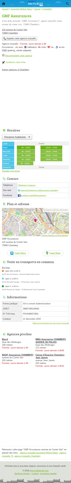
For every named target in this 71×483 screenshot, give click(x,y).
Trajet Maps (55, 253)
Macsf (5, 339)
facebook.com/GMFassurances (33, 195)
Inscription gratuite (48, 473)
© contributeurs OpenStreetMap (56, 210)
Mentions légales (22, 473)
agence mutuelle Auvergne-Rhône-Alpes (39, 453)
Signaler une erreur (11, 171)
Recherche (67, 3)
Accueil (3, 3)
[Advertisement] (35, 409)
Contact (35, 473)
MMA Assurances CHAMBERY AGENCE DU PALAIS (51, 340)
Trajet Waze (20, 253)
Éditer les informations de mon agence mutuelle (51, 323)
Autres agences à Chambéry (15, 69)
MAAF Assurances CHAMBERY (18, 355)
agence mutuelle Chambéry (27, 456)
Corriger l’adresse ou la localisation (55, 235)
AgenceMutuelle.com (39, 471)
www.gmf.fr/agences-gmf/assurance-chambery (39, 190)
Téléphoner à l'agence (27, 185)
